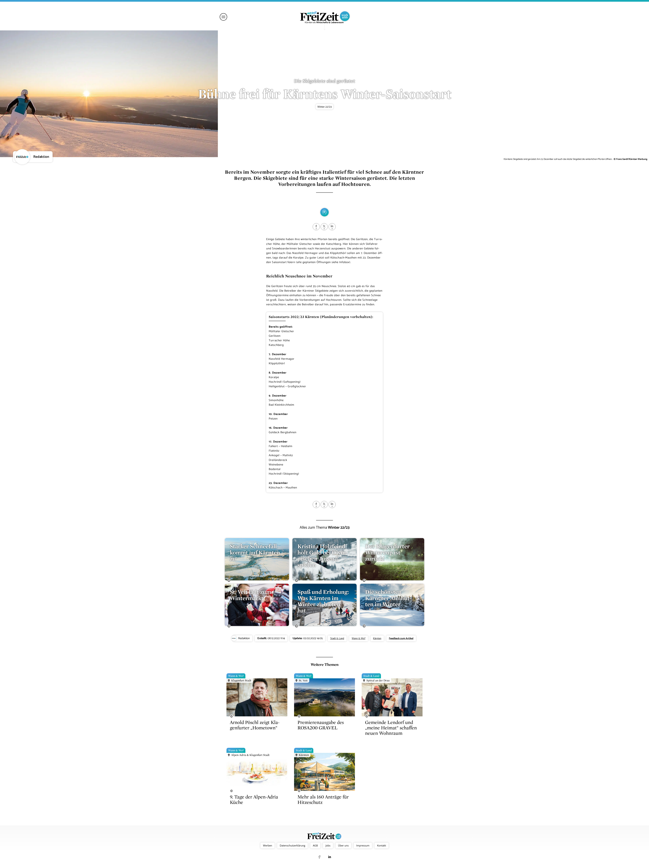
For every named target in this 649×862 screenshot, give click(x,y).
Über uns (343, 845)
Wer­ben (267, 845)
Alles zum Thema (325, 527)
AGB (315, 845)
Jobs (328, 845)
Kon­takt (381, 845)
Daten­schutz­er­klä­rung (292, 845)
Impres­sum (362, 845)
